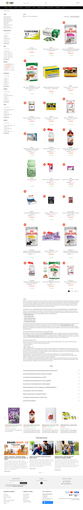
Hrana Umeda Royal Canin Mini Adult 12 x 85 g (51, 282)
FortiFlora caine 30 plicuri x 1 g (51, 213)
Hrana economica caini (8, 24)
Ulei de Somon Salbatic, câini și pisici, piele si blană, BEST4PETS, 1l (71, 149)
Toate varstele (7, 131)
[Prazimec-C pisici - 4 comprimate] (71, 72)
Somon (6, 100)
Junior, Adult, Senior (8, 125)
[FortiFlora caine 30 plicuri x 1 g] (51, 200)
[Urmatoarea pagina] (77, 291)
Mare (6, 112)
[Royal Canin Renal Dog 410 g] (71, 270)
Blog (63, 7)
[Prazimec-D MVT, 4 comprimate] (51, 106)
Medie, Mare (7, 114)
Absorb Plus (7, 38)
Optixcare (51, 250)
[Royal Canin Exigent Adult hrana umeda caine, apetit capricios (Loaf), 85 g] (71, 34)
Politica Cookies (7, 501)
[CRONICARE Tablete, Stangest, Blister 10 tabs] (69, 416)
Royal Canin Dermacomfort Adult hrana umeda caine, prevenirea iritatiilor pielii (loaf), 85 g (31, 252)
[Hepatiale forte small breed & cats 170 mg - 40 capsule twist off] (32, 270)
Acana (6, 40)
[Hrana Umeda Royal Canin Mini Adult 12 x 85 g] (51, 270)
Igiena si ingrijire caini (8, 27)
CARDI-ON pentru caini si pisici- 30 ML (50, 425)
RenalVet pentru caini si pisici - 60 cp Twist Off (51, 149)
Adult (6, 126)
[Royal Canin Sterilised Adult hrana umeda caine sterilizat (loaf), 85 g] (71, 236)
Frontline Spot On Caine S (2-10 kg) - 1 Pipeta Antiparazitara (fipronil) (32, 149)
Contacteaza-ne (49, 502)
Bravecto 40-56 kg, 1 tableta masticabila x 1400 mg (51, 180)
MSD (51, 178)
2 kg (5, 84)
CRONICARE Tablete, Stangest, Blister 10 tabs (70, 425)
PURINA (51, 211)
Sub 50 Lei (7, 51)
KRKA (71, 178)
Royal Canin (70, 47)
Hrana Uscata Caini (7, 16)
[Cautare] (46, 3)
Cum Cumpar (6, 495)
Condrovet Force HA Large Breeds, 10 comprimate (32, 213)
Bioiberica (32, 211)
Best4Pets (71, 147)
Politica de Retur (26, 500)
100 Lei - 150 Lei (8, 54)
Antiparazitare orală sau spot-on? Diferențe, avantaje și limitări (64, 457)
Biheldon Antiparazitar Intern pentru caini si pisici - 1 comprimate (51, 88)
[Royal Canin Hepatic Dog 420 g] (71, 106)
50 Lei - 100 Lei (7, 52)
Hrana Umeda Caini (7, 18)
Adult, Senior (7, 128)
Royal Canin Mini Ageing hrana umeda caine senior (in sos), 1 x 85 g (31, 88)
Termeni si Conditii (7, 497)
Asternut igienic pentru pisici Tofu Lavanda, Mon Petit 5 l (17, 425)
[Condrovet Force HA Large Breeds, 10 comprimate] (32, 200)
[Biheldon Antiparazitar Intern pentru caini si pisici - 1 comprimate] (51, 72)
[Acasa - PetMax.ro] (10, 3)
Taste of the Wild (70, 211)
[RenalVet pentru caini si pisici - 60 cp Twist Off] (51, 137)
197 (75, 291)
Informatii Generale (9, 491)
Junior (6, 129)
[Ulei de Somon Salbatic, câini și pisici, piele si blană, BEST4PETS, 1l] (71, 137)
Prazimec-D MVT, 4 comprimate (51, 118)
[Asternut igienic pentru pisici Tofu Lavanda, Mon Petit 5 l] (14, 416)
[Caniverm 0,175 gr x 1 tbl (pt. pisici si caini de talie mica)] (51, 34)
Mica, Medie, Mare (8, 109)
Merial (32, 147)
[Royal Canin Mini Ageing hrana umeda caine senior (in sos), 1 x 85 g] (32, 72)
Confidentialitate (26, 497)
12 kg (6, 78)
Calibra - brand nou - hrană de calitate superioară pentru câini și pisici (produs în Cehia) (16, 458)
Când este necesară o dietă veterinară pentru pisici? (40, 457)
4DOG (6, 35)
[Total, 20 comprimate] (32, 168)
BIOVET (70, 86)
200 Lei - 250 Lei (8, 57)
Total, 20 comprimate (31, 179)
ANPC (5, 498)
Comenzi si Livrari (28, 491)
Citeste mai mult (7, 471)
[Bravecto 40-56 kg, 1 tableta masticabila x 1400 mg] (51, 168)
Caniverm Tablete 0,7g (32, 49)
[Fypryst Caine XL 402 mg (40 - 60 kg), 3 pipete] (71, 168)
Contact (5, 503)
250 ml (6, 83)
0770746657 (67, 481)
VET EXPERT (51, 147)
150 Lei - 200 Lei (8, 56)
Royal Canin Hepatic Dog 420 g (70, 118)
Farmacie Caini (6, 22)
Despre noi (6, 494)
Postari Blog (41, 438)
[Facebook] (41, 483)
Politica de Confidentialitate (17, 486)
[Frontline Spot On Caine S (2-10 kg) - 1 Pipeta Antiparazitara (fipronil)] (32, 137)
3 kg (5, 81)
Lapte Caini (6, 23)
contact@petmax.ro (67, 483)
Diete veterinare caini (8, 19)
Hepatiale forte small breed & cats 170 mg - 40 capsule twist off (31, 282)
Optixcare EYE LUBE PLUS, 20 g (51, 251)
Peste (6, 64)
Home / (5, 10)
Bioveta (31, 47)
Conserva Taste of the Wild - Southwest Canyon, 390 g (70, 213)
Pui (5, 94)
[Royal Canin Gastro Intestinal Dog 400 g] (32, 106)
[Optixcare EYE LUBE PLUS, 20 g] (51, 236)
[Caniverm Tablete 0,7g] (32, 34)
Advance (6, 41)
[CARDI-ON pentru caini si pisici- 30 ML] (51, 416)
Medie (6, 115)
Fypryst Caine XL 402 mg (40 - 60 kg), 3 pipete (70, 180)
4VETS (6, 37)
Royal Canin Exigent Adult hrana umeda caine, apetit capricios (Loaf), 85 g (70, 49)
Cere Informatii (26, 495)
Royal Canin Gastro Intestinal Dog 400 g (31, 118)
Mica (6, 111)
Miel (5, 97)
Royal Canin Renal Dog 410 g (70, 282)
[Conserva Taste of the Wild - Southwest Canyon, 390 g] (71, 200)
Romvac (31, 178)
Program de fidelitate (27, 501)
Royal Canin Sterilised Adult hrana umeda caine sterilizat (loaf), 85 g (70, 252)
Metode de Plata (26, 494)
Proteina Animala (8, 95)
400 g (6, 79)
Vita (5, 98)
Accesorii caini (6, 26)
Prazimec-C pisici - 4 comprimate (71, 87)
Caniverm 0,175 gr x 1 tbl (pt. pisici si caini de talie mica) (51, 49)
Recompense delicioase (8, 20)
